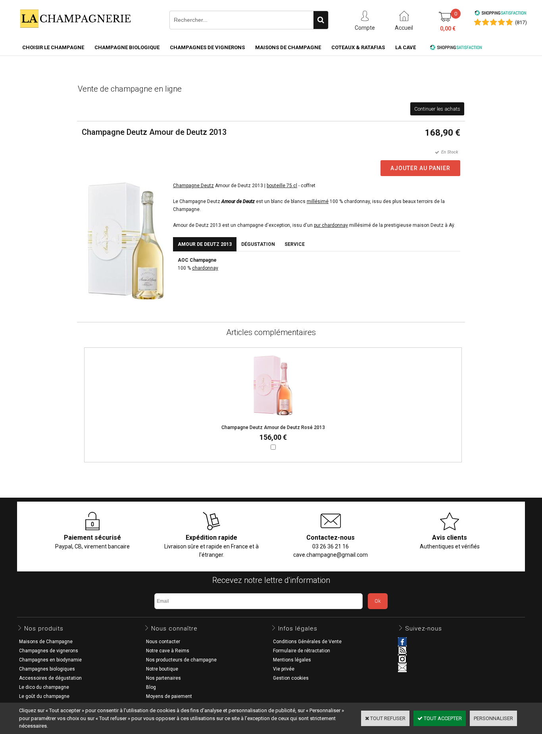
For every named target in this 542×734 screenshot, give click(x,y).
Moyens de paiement (169, 696)
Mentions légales (292, 660)
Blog (151, 687)
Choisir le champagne (53, 47)
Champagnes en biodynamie (50, 660)
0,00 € (448, 28)
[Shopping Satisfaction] (500, 14)
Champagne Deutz (193, 185)
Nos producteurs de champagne (181, 660)
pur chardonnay (331, 225)
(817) (521, 22)
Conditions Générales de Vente (307, 641)
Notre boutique (162, 669)
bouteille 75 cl (282, 185)
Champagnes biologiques (47, 669)
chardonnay (205, 268)
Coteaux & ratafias (358, 47)
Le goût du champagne (44, 696)
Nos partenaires (163, 678)
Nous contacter (163, 641)
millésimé (318, 201)
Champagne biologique (127, 47)
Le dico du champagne (44, 687)
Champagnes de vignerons (207, 47)
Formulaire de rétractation (301, 651)
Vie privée (283, 669)
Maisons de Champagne (288, 47)
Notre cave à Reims (167, 651)
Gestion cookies (291, 678)
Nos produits (43, 628)
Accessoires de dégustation (50, 678)
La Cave (405, 47)
